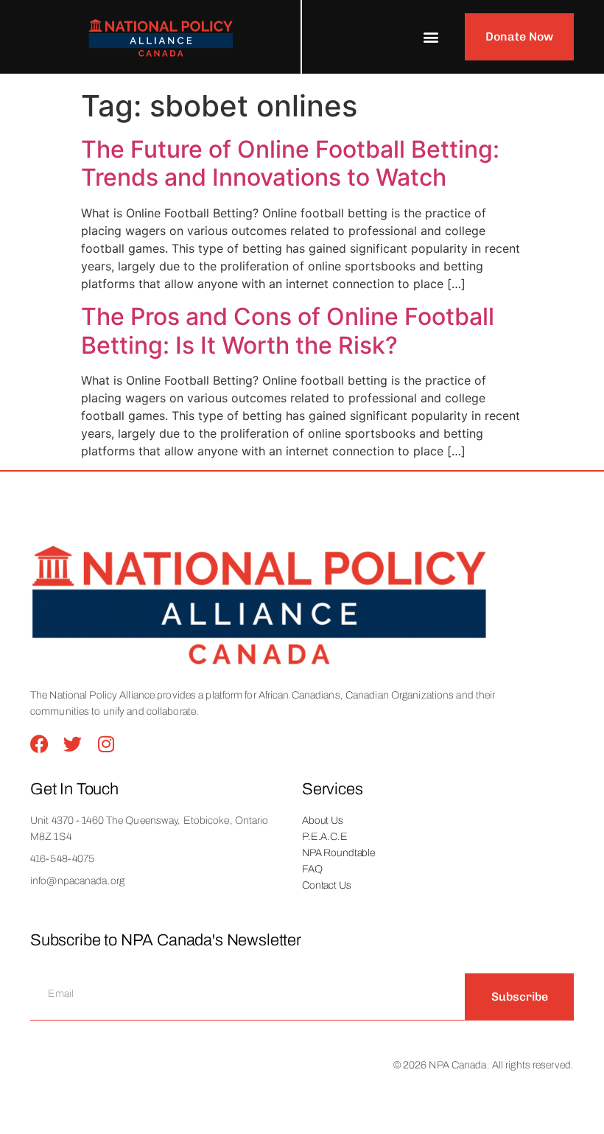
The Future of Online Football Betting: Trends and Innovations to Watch (290, 163)
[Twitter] (72, 744)
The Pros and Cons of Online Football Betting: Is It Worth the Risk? (287, 330)
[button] (430, 37)
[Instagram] (105, 744)
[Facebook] (39, 744)
